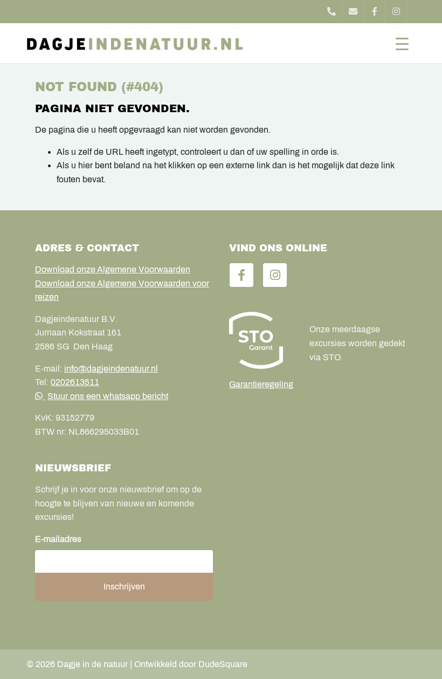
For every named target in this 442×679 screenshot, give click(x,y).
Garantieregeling (261, 384)
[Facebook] (374, 11)
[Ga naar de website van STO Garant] (261, 340)
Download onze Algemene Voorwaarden (112, 269)
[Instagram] (396, 11)
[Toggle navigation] (402, 43)
